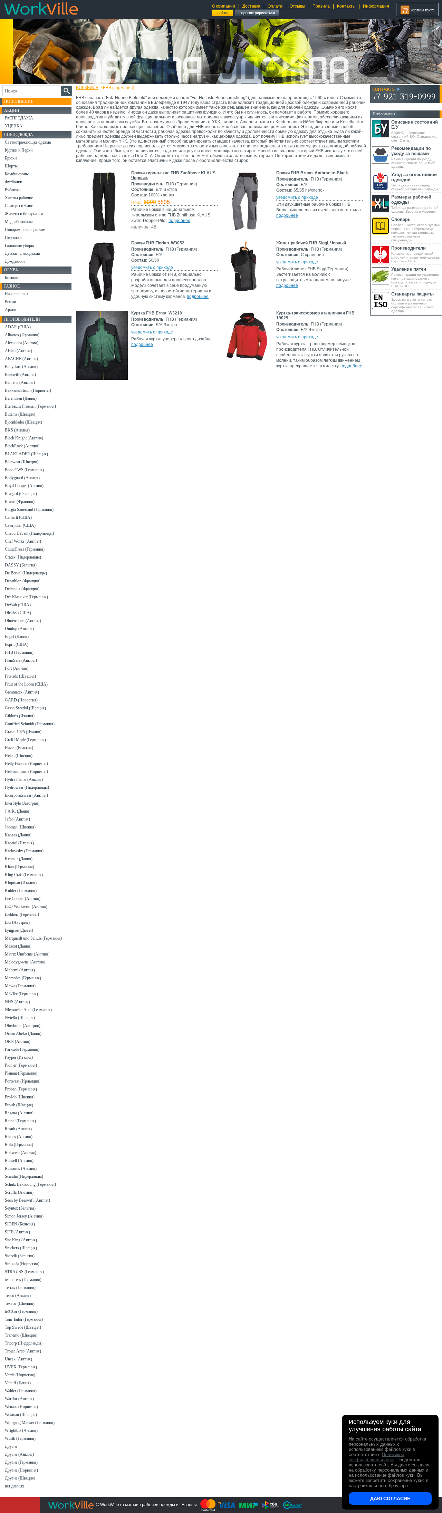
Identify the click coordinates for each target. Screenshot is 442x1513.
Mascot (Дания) (18, 946)
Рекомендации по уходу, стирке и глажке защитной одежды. (413, 157)
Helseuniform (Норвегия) (26, 771)
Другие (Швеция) (20, 1478)
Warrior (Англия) (19, 1398)
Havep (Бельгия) (19, 747)
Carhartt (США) (18, 517)
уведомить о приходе (297, 197)
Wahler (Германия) (21, 1390)
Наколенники (16, 293)
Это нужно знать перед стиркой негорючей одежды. (415, 181)
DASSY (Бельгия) (21, 565)
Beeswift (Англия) (20, 374)
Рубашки (12, 189)
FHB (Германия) (19, 652)
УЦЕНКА (13, 126)
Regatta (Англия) (19, 1112)
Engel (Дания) (17, 636)
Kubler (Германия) (21, 890)
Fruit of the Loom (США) (26, 684)
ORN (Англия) (17, 1041)
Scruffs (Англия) (19, 1192)
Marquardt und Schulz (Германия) (33, 938)
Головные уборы (19, 245)
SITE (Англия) (17, 1232)
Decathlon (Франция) (22, 581)
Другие (11, 1446)
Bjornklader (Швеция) (23, 422)
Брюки (11, 158)
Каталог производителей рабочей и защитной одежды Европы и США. (415, 254)
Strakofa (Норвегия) (22, 1263)
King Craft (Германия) (24, 874)
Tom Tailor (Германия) (24, 1319)
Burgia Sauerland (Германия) (29, 509)
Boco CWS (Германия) (24, 469)
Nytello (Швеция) (20, 1017)
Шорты (11, 166)
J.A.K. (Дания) (17, 811)
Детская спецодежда (22, 253)
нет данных (14, 1486)
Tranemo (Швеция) (21, 1335)
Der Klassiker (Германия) (26, 596)
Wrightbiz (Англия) (21, 1430)
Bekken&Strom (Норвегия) (28, 390)
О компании (223, 6)
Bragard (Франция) (21, 493)
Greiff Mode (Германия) (25, 739)
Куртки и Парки (18, 150)
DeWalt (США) (18, 604)
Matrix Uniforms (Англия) (27, 954)
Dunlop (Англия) (19, 628)
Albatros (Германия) (22, 334)
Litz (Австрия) (17, 922)
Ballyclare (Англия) (21, 366)
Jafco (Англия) (17, 819)
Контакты (346, 6)
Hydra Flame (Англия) (24, 779)
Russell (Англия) (19, 1160)
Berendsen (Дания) (21, 398)
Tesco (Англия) (18, 1295)
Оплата (275, 6)
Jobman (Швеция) (20, 827)
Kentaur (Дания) (18, 858)
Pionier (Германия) (21, 1065)
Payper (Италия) (19, 1057)
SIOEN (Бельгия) (20, 1224)
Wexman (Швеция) (21, 1414)
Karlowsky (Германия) (24, 850)
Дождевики (15, 261)
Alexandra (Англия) (21, 342)
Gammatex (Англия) (22, 692)
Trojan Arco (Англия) (23, 1351)
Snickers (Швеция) (21, 1247)
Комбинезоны (17, 174)
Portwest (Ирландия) (22, 1081)
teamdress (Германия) (23, 1279)
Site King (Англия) (21, 1240)
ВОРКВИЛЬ (87, 87)
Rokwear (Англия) (20, 1152)
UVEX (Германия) (21, 1367)
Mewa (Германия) (20, 985)
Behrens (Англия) (20, 382)
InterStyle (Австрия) (22, 803)
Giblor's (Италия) (20, 716)
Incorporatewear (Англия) (26, 795)
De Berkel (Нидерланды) (26, 573)
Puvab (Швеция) (19, 1105)
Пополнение (18, 101)
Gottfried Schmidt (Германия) (30, 723)
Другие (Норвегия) (21, 1470)
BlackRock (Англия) (22, 446)
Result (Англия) (18, 1128)
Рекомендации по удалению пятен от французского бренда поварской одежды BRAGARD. (415, 277)
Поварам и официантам (25, 229)
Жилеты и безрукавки (24, 213)
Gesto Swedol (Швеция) (25, 708)
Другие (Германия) (21, 1462)
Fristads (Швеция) (20, 676)
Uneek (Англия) (18, 1359)
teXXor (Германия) (21, 1311)
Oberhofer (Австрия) (22, 1025)
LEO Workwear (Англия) (26, 906)
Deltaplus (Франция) (22, 588)
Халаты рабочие (19, 197)
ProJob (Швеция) (20, 1097)
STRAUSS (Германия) (24, 1271)
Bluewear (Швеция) (21, 461)
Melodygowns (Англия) (25, 962)
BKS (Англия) (17, 430)
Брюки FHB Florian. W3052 (157, 243)
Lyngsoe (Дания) (19, 930)
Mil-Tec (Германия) (21, 993)
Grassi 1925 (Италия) (23, 731)
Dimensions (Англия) (23, 620)
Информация (376, 6)
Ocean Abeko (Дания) (23, 1033)
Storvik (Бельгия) (20, 1255)
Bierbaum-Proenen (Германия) (30, 406)
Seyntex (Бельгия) (20, 1208)
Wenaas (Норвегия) (21, 1406)
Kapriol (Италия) (19, 843)
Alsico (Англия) (18, 350)
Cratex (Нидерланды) (23, 557)
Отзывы (297, 6)
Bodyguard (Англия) (22, 477)
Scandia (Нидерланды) (24, 1176)
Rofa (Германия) (19, 1144)
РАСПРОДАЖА (19, 118)
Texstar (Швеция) (20, 1303)
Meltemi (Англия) (20, 970)
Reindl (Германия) (20, 1120)
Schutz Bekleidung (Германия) (30, 1184)
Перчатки (13, 237)
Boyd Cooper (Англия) (24, 485)
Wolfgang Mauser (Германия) (30, 1422)
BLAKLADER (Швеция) (26, 454)
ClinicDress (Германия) (25, 549)
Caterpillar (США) (20, 525)
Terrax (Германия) (20, 1287)
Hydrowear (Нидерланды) (27, 787)
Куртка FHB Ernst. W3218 (156, 313)
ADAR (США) (18, 326)
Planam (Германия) (21, 1073)
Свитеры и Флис (19, 205)
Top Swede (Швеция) (23, 1327)
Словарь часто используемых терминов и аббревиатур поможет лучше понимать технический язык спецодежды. (415, 229)
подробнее (179, 220)
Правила (321, 6)
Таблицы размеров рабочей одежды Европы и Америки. (415, 203)
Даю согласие (390, 1498)
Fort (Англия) (16, 668)
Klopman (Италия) (21, 882)
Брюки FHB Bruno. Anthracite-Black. (312, 173)
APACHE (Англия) (21, 358)
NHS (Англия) (17, 1001)
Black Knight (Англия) (24, 438)
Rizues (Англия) (18, 1136)
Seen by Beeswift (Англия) (27, 1200)
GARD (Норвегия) (21, 700)
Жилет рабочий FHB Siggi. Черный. (311, 243)
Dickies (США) (18, 612)
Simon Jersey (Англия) (24, 1216)
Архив (10, 309)
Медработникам (19, 221)
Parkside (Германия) (22, 1049)
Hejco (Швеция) (18, 755)
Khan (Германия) (19, 866)
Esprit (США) (16, 644)
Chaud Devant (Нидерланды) (29, 533)
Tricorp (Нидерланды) (23, 1343)
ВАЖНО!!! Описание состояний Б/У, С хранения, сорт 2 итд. (414, 130)
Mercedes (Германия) (23, 978)
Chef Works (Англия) (23, 541)
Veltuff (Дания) (18, 1382)
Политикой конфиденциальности (376, 1457)
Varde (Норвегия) (20, 1375)
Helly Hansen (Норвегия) (26, 763)
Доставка (251, 6)
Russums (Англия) (21, 1168)
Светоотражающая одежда (28, 142)
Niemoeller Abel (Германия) (28, 1009)
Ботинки (12, 277)
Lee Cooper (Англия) (22, 898)
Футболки (13, 182)
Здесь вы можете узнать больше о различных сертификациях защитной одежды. (412, 302)
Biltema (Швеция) (20, 414)
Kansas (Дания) (18, 835)
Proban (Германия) (21, 1089)
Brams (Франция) (20, 501)
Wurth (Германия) (20, 1438)
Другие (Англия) (19, 1454)
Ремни (10, 301)
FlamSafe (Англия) (21, 660)
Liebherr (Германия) (22, 914)
